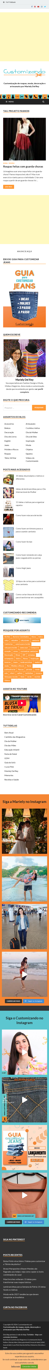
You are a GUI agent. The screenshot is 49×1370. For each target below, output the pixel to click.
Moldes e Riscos (11, 449)
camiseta (35, 640)
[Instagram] (41, 7)
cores (15, 651)
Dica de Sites (31, 436)
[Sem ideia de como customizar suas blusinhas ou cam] (24, 1195)
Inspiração (30, 441)
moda (6, 666)
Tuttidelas (10, 2)
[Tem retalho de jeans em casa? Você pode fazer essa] (24, 1052)
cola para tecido (10, 648)
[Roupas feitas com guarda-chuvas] (24, 140)
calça (6, 640)
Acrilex (7, 637)
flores (25, 659)
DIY (24, 655)
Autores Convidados (21, 637)
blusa (34, 637)
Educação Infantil (11, 749)
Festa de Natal (10, 754)
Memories (8, 775)
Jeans (6, 445)
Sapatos (29, 453)
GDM (6, 758)
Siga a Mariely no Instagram (24, 801)
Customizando (32, 1339)
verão (29, 677)
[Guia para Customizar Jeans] (24, 326)
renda (37, 669)
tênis (22, 677)
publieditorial (9, 669)
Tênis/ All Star (10, 458)
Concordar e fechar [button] (29, 1366)
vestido (37, 677)
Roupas (11, 163)
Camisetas (8, 644)
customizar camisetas (29, 651)
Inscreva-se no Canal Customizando (19, 714)
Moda (5, 163)
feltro (18, 659)
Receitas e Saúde (11, 779)
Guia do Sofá (9, 762)
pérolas (29, 669)
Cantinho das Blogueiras (14, 737)
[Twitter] (45, 7)
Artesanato (30, 424)
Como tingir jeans (23, 568)
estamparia (8, 659)
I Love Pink (9, 767)
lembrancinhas (26, 662)
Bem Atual (8, 732)
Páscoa (20, 669)
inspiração (35, 659)
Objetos (29, 449)
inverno (7, 662)
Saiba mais (15, 1366)
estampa (31, 655)
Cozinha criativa (33, 428)
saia (6, 673)
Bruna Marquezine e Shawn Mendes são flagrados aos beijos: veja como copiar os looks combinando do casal (23, 1271)
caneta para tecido (22, 644)
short (12, 673)
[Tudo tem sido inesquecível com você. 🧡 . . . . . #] (24, 974)
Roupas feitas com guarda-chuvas (23, 166)
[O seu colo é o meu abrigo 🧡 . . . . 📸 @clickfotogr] (24, 878)
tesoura (39, 673)
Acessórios (9, 424)
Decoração (9, 432)
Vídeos (7, 680)
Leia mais (8, 187)
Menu (11, 102)
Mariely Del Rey (11, 771)
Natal (29, 666)
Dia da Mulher (32, 432)
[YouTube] (38, 7)
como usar (24, 648)
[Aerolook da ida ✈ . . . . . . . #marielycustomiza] (24, 926)
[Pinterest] (35, 7)
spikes (19, 673)
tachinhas (29, 673)
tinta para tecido (11, 677)
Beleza (7, 428)
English (7, 441)
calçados (14, 640)
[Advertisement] (24, 36)
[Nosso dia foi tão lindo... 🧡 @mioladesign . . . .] (24, 831)
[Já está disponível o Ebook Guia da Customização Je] (24, 1147)
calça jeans (25, 640)
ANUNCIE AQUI (24, 251)
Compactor (35, 648)
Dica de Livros (10, 436)
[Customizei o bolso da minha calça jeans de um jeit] (24, 1099)
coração (7, 651)
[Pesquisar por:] (24, 408)
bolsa (40, 637)
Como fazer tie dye (24, 541)
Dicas (18, 655)
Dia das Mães (10, 745)
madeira (38, 662)
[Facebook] (32, 7)
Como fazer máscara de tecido (29, 515)
